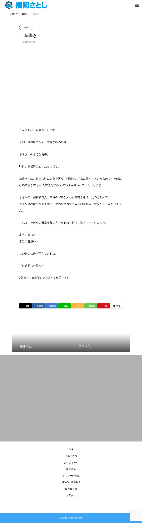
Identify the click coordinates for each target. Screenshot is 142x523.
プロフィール (71, 462)
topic (26, 27)
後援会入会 (71, 488)
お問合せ (71, 495)
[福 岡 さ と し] (35, 5)
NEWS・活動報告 (71, 482)
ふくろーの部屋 (71, 475)
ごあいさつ (71, 456)
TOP (71, 449)
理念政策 (71, 469)
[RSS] (71, 504)
